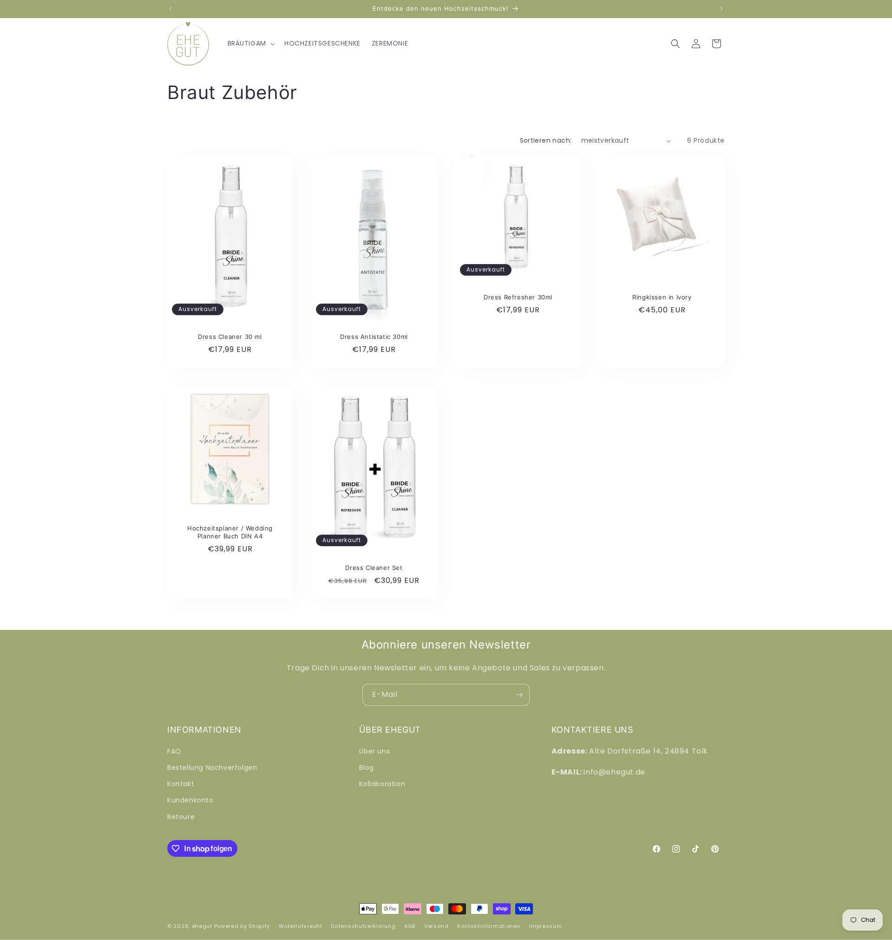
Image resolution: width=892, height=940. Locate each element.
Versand (436, 926)
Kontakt (180, 783)
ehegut (202, 926)
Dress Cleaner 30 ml (230, 336)
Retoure (181, 816)
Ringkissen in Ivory (661, 297)
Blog (366, 767)
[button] (250, 43)
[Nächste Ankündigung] (721, 9)
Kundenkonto (190, 800)
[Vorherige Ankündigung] (170, 9)
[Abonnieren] (519, 695)
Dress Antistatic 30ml (374, 336)
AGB (409, 926)
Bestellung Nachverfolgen (212, 767)
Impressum (545, 926)
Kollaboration (382, 783)
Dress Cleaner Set (373, 567)
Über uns (374, 751)
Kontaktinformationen (488, 926)
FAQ (174, 751)
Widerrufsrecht (300, 926)
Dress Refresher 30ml (518, 297)
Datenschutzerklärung (363, 926)
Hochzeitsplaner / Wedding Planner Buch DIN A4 (230, 532)
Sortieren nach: (546, 140)
